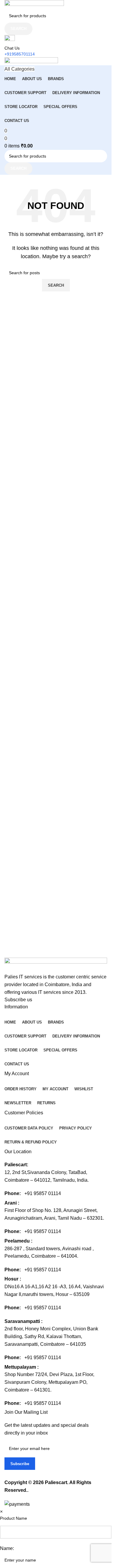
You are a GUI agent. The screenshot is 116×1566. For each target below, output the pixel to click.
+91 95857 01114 (42, 1193)
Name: (7, 1548)
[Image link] (55, 965)
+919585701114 (19, 54)
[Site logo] (34, 4)
